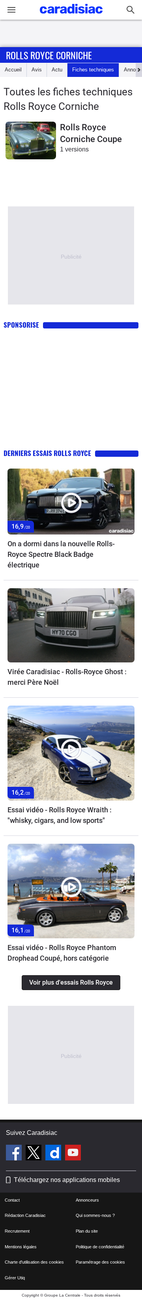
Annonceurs (87, 1200)
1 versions (74, 149)
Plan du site (87, 1231)
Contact (12, 1200)
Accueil (13, 70)
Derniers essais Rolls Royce (47, 453)
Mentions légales (21, 1246)
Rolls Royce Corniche (49, 55)
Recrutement (17, 1231)
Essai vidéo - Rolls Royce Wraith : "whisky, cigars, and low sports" (59, 815)
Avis (37, 70)
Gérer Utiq (15, 1277)
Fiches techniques (93, 70)
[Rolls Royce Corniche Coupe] (31, 140)
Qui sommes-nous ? (95, 1215)
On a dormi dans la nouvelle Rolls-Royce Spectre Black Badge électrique (61, 554)
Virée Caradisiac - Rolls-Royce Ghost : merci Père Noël (67, 677)
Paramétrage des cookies (100, 1262)
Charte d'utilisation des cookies (34, 1262)
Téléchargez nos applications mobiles (67, 1179)
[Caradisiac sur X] (34, 1154)
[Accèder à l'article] (71, 502)
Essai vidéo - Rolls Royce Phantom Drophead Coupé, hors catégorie (61, 952)
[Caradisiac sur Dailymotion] (54, 1154)
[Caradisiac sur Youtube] (73, 1154)
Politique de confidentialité (100, 1246)
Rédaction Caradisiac (25, 1215)
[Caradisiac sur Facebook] (15, 1154)
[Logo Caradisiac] (71, 16)
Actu (57, 70)
